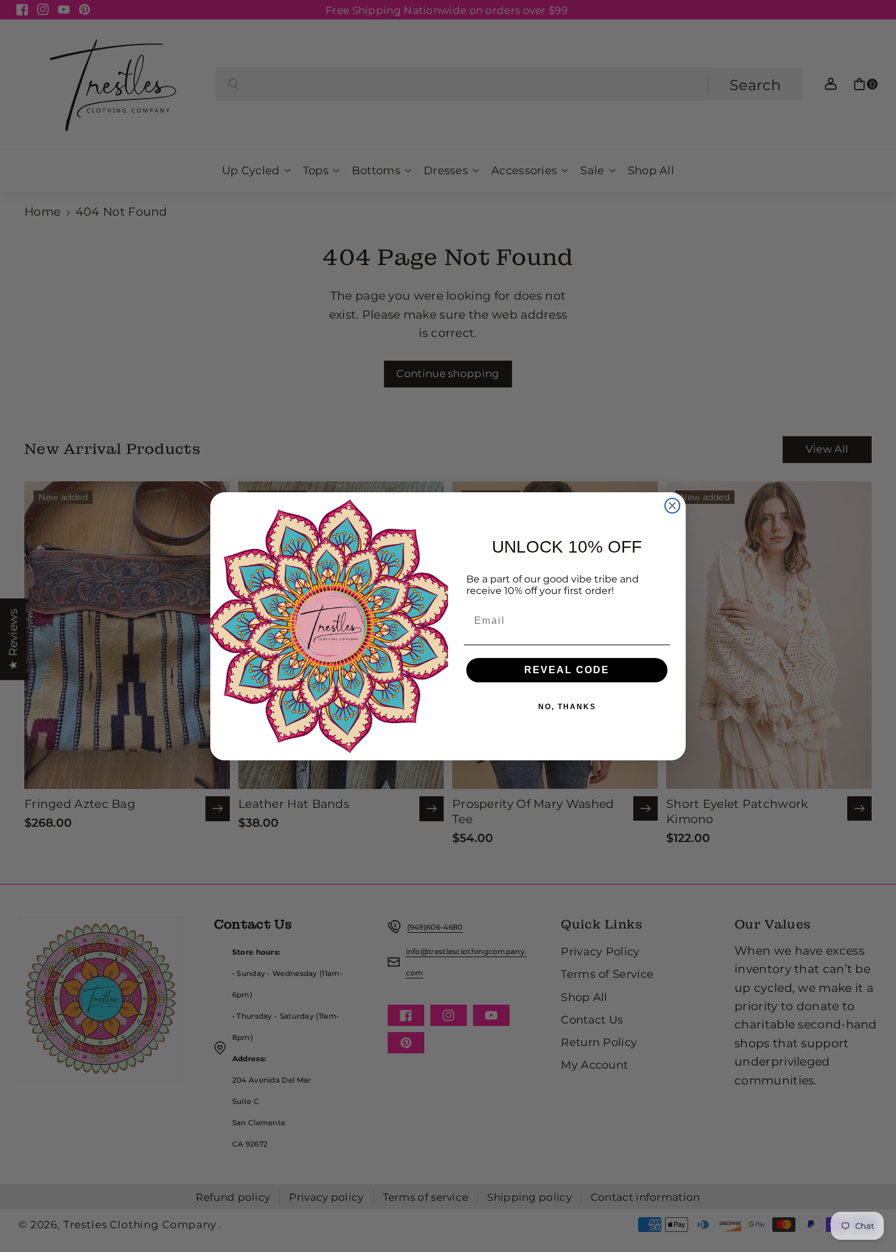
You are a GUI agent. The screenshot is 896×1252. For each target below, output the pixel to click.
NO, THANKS (567, 706)
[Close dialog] (672, 505)
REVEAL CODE (567, 669)
